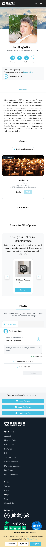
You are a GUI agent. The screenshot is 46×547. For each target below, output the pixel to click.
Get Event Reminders (24, 149)
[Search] (36, 3)
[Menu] (41, 3)
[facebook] (7, 515)
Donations (23, 207)
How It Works (10, 440)
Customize (11, 544)
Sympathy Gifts (11, 457)
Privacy (7, 490)
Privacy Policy (32, 539)
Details (18, 192)
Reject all (23, 544)
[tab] (10, 324)
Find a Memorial (11, 474)
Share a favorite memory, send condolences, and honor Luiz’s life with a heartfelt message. (23, 315)
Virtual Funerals (11, 461)
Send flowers (24, 367)
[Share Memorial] (19, 58)
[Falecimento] (23, 165)
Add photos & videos (24, 361)
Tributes (23, 306)
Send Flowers (24, 401)
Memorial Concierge (13, 466)
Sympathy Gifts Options (23, 225)
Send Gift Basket (24, 407)
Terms (7, 486)
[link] (23, 276)
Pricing (7, 453)
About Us (8, 436)
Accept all (35, 544)
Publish (33, 373)
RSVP (28, 192)
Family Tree (9, 444)
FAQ (6, 499)
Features (8, 449)
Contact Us (9, 503)
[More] (33, 58)
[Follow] (26, 58)
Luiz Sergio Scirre (23, 47)
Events (23, 141)
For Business (9, 470)
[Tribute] (12, 58)
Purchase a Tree (25, 413)
